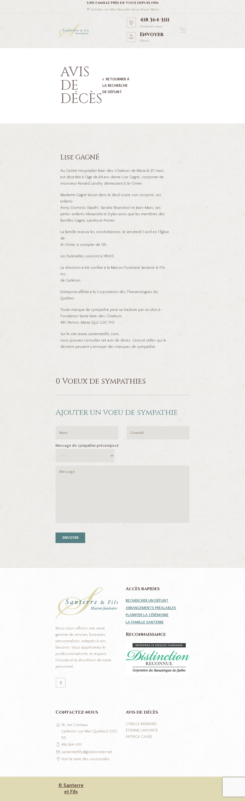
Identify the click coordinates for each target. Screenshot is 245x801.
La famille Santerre (145, 622)
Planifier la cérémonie (147, 615)
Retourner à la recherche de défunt (116, 85)
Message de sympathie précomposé (87, 446)
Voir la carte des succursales (85, 759)
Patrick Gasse (139, 737)
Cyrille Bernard (141, 724)
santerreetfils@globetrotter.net (86, 752)
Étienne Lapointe (142, 730)
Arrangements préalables (151, 608)
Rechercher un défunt (147, 601)
